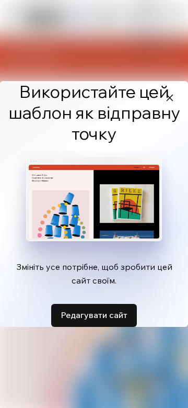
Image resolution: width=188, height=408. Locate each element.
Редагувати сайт (94, 315)
